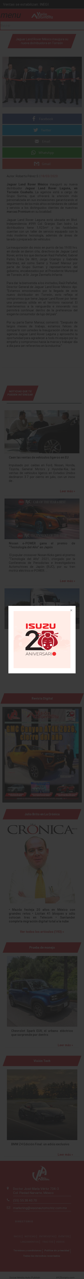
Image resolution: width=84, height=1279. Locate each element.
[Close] (71, 610)
